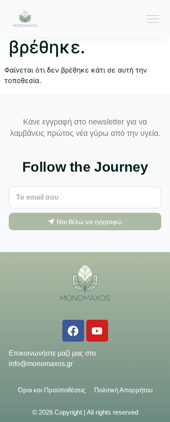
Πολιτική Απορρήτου (123, 390)
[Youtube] (97, 331)
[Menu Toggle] (152, 18)
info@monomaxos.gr (41, 363)
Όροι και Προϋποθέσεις (51, 390)
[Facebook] (73, 331)
